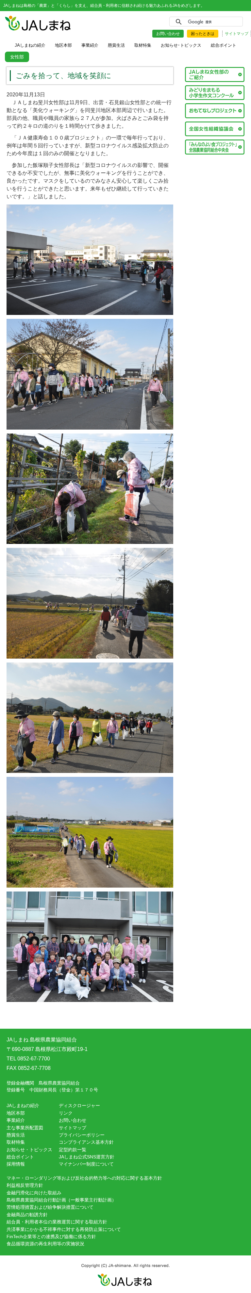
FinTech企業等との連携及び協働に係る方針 (51, 1236)
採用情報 (16, 1164)
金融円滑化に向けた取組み (34, 1192)
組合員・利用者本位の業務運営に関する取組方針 (57, 1221)
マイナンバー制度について (86, 1164)
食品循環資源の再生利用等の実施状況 (45, 1243)
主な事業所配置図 (25, 1127)
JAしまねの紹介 (23, 1105)
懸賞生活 (16, 1135)
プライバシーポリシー (82, 1135)
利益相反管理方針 (25, 1185)
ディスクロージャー (79, 1105)
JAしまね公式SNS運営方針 (86, 1156)
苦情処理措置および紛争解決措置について (50, 1207)
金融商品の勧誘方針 (27, 1214)
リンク (66, 1113)
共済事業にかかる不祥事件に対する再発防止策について (64, 1229)
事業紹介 (16, 1120)
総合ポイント (20, 1156)
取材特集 (16, 1142)
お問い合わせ (168, 33)
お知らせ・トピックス (29, 1149)
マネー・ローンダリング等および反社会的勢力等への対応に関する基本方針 (84, 1178)
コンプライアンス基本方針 (86, 1142)
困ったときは (202, 33)
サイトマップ (236, 33)
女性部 (17, 56)
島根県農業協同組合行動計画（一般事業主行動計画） (61, 1200)
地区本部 (16, 1113)
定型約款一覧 (72, 1149)
